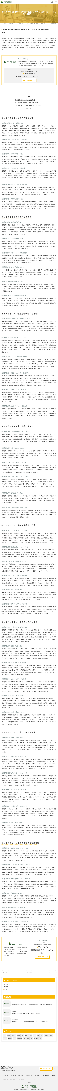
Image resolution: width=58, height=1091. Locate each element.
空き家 (5, 989)
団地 (26, 1035)
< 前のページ (6, 972)
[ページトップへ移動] (55, 1068)
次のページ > (52, 972)
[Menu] (55, 1)
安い (32, 1038)
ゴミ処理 (10, 1038)
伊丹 (23, 1035)
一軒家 (30, 1035)
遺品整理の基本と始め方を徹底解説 (25, 100)
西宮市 (18, 1035)
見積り (5, 1038)
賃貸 (34, 1035)
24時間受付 (19, 1038)
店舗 (4, 1035)
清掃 (28, 1038)
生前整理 (6, 986)
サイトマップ (29, 1082)
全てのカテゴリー (8, 984)
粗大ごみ (36, 1038)
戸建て (51, 1035)
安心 (41, 1038)
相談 (24, 1038)
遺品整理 (46, 1035)
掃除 (14, 1038)
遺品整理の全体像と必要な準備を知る (28, 102)
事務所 (8, 1035)
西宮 (38, 1035)
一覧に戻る (29, 972)
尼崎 (42, 1035)
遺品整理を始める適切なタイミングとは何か (30, 105)
